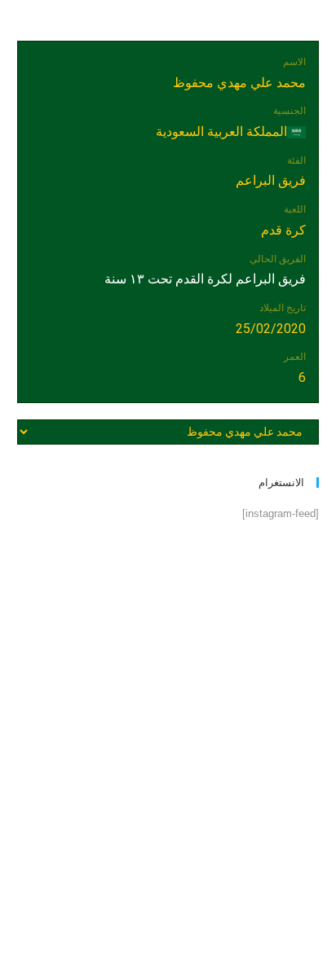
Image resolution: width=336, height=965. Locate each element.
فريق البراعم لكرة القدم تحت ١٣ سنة (205, 279)
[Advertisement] (168, 724)
